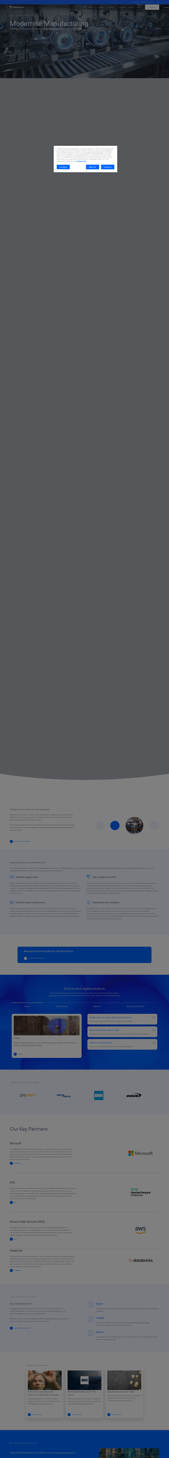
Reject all (92, 167)
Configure (63, 167)
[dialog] (85, 159)
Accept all (108, 167)
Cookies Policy (81, 161)
